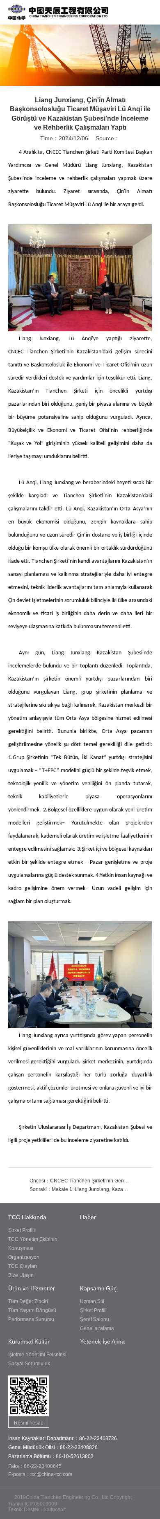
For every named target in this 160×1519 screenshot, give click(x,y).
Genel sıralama (97, 1328)
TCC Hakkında (27, 1217)
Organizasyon (23, 1257)
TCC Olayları (22, 1266)
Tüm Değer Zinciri (28, 1301)
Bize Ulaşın (21, 1275)
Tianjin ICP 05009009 (32, 1504)
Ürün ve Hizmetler (31, 1288)
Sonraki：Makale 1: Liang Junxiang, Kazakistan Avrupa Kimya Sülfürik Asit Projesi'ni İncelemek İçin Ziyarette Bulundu (80, 1189)
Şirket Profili (21, 1230)
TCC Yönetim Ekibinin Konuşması (32, 1243)
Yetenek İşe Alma (102, 1341)
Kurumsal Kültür (29, 1341)
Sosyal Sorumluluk (29, 1363)
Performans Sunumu (31, 1319)
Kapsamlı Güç (98, 1288)
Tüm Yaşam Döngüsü (32, 1310)
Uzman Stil (92, 1301)
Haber (88, 1217)
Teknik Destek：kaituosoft (37, 1509)
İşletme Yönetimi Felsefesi (37, 1354)
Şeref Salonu (94, 1319)
